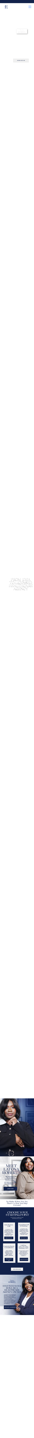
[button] (21, 60)
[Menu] (30, 6)
